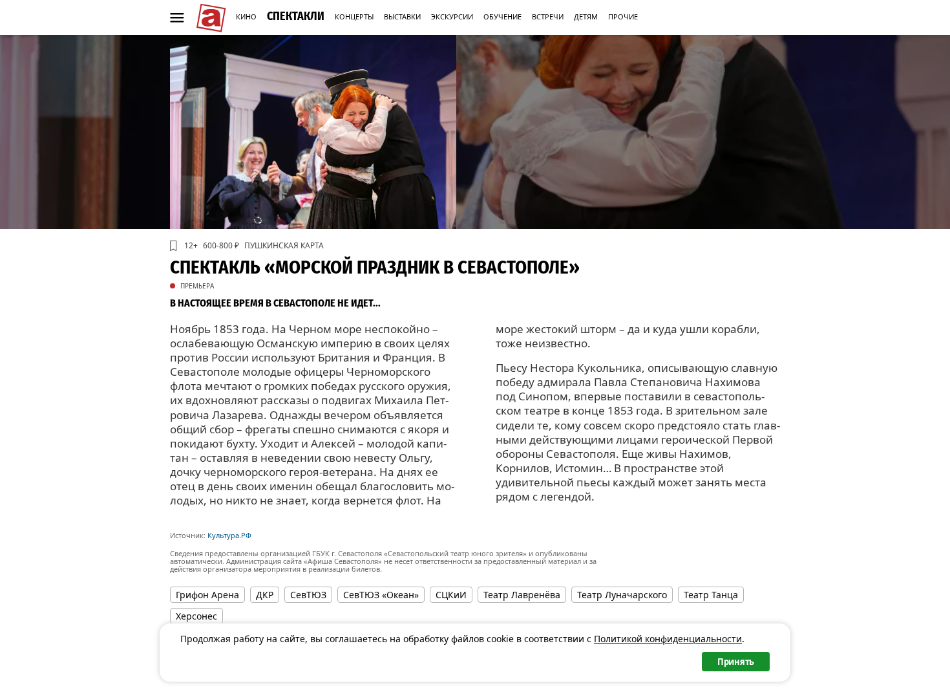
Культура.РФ (229, 535)
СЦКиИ (451, 595)
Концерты (354, 16)
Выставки (402, 16)
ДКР (264, 595)
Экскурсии (452, 16)
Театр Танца (711, 595)
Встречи (548, 16)
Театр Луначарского (622, 595)
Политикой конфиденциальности (668, 639)
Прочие (623, 16)
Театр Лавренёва (521, 595)
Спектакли (295, 16)
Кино (246, 16)
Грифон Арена (207, 595)
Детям (586, 16)
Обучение (502, 16)
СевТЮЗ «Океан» (381, 595)
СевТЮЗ (308, 595)
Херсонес (196, 616)
